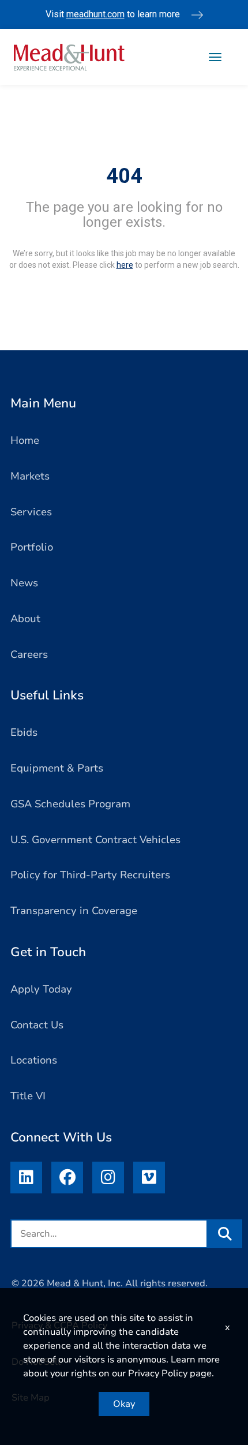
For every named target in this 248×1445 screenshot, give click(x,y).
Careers (29, 654)
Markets (30, 476)
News (24, 583)
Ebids (23, 732)
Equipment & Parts (56, 768)
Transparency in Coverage (73, 911)
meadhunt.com (95, 14)
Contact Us (36, 1025)
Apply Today (41, 989)
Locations (33, 1060)
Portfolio (31, 547)
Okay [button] (124, 1404)
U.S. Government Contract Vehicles (95, 840)
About (25, 619)
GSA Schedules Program (70, 804)
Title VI (28, 1096)
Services (31, 512)
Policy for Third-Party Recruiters (90, 875)
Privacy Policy (157, 1373)
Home (24, 440)
